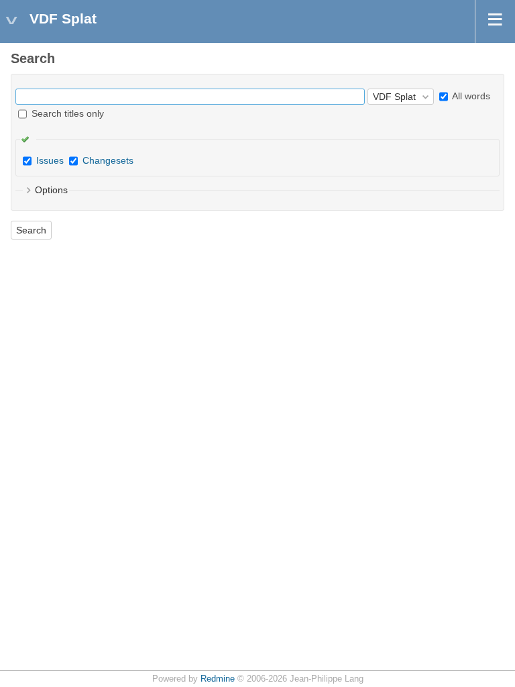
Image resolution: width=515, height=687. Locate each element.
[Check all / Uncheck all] (28, 139)
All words (470, 96)
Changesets (107, 160)
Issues (50, 160)
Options (51, 189)
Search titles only (66, 113)
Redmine (218, 679)
